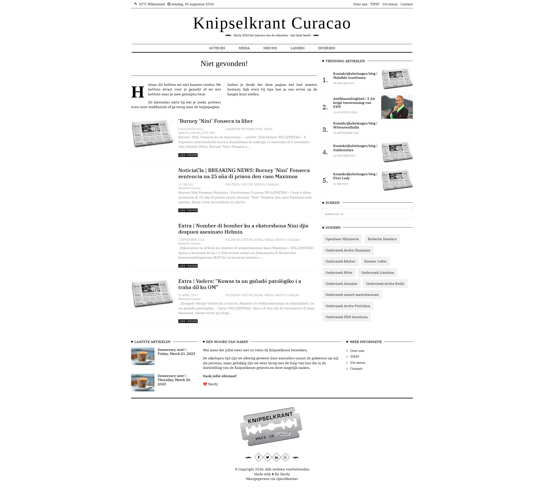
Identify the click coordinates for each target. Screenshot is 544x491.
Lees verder (188, 155)
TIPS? (375, 4)
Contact (407, 4)
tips (270, 89)
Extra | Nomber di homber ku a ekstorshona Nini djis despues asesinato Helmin (243, 228)
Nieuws (270, 48)
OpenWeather (287, 479)
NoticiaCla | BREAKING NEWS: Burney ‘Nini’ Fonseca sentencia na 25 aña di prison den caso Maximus (244, 173)
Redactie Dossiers (382, 239)
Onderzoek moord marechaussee (352, 294)
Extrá (258, 239)
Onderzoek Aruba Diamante (348, 250)
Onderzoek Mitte (339, 272)
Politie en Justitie (239, 184)
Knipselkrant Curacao (272, 23)
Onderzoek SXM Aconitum (347, 317)
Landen (297, 48)
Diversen (326, 48)
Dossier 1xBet (375, 261)
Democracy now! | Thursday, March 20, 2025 (174, 380)
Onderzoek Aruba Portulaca (348, 306)
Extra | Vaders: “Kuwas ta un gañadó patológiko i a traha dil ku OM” (239, 284)
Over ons (360, 4)
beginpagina (209, 107)
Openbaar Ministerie (342, 239)
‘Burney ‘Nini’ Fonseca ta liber (215, 120)
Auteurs (217, 48)
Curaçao (272, 184)
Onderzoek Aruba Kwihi (385, 283)
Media (244, 48)
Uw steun (390, 4)
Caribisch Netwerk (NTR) (244, 129)
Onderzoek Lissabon (377, 272)
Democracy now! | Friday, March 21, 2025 (176, 351)
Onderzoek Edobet (340, 261)
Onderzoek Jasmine (341, 283)
